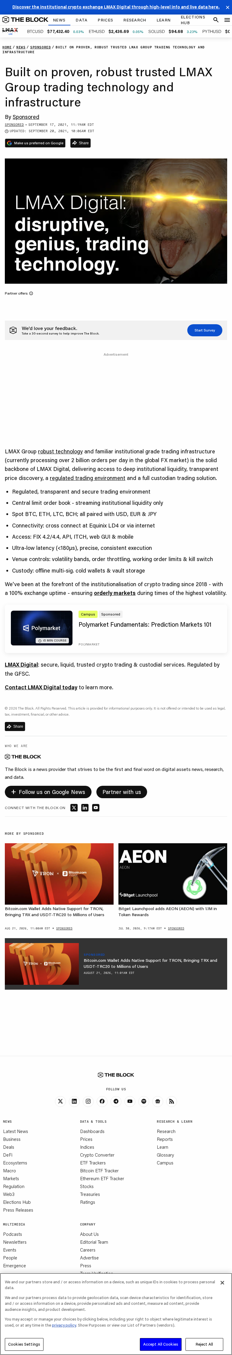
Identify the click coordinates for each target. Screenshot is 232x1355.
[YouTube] (129, 1101)
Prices (86, 1139)
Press (85, 1265)
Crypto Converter (97, 1154)
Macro (9, 1170)
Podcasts (12, 1234)
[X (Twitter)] (60, 1101)
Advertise (89, 1257)
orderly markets (115, 592)
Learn (162, 1146)
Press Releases (18, 1209)
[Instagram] (88, 1101)
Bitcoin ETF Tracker (99, 1170)
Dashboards (92, 1131)
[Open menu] (227, 20)
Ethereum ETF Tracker (102, 1178)
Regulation (13, 1186)
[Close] (222, 1282)
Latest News (15, 1131)
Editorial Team (94, 1241)
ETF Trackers (93, 1162)
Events (9, 1249)
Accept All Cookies (160, 1344)
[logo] (25, 20)
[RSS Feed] (171, 1101)
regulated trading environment (87, 478)
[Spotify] (143, 1101)
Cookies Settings (24, 1344)
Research (166, 1131)
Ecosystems (15, 1162)
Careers (87, 1249)
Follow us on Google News (48, 791)
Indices (87, 1146)
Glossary (165, 1154)
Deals (8, 1146)
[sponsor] (42, 964)
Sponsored (26, 116)
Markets (11, 1178)
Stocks (87, 1186)
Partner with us (121, 791)
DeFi (7, 1154)
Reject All (204, 1344)
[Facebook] (102, 1101)
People (10, 1257)
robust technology (60, 451)
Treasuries (90, 1194)
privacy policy (64, 1325)
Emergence (14, 1265)
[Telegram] (116, 1101)
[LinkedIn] (74, 1101)
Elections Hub (17, 1202)
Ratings (87, 1202)
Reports (165, 1139)
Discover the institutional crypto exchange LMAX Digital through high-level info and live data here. (116, 7)
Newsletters (15, 1241)
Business (12, 1139)
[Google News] (157, 1101)
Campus (165, 1162)
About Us (89, 1234)
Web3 (8, 1194)
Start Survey (205, 330)
